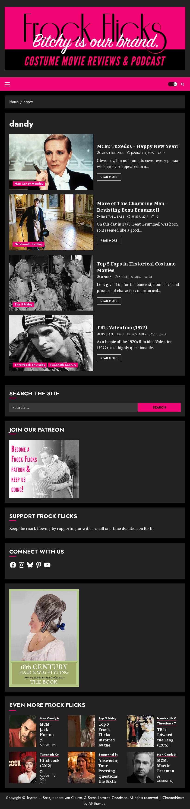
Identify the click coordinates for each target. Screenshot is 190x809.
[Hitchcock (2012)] (22, 767)
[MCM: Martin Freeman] (140, 767)
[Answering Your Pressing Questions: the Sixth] (81, 767)
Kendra (106, 277)
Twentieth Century (63, 365)
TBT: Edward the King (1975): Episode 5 (166, 740)
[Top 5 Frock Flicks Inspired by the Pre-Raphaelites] (81, 731)
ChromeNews (173, 797)
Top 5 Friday (23, 304)
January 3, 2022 (143, 153)
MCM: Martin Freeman (165, 765)
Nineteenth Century (29, 244)
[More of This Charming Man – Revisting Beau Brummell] (51, 222)
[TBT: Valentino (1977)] (51, 343)
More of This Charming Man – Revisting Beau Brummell (132, 206)
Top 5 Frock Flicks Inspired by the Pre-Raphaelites (109, 740)
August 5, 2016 (130, 277)
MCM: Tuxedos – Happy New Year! (138, 146)
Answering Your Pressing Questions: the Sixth (109, 771)
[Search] (182, 84)
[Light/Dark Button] (172, 84)
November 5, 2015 (144, 334)
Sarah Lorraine (112, 153)
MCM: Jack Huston (47, 729)
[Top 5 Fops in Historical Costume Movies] (51, 283)
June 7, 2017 (139, 217)
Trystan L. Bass (112, 217)
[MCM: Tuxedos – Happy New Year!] (51, 162)
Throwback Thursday (30, 365)
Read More (109, 177)
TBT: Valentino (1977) (122, 327)
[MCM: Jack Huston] (22, 731)
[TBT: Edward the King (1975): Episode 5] (140, 731)
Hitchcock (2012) (50, 763)
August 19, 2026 (48, 778)
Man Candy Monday (29, 184)
